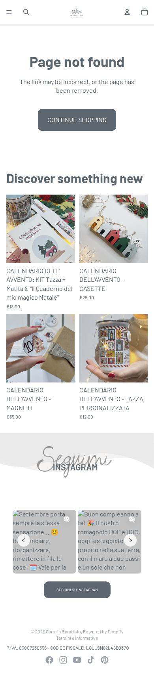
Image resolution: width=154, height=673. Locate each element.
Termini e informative (77, 637)
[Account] (127, 12)
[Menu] (9, 12)
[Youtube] (77, 660)
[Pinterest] (104, 660)
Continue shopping (77, 119)
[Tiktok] (91, 660)
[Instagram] (63, 660)
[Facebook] (49, 660)
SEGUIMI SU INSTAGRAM (77, 589)
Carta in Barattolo (63, 631)
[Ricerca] (26, 12)
